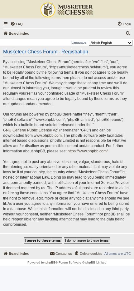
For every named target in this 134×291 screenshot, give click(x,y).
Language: (79, 42)
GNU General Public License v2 (30, 130)
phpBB (50, 262)
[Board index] (67, 10)
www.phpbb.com (48, 135)
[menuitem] (16, 24)
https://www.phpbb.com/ (88, 151)
